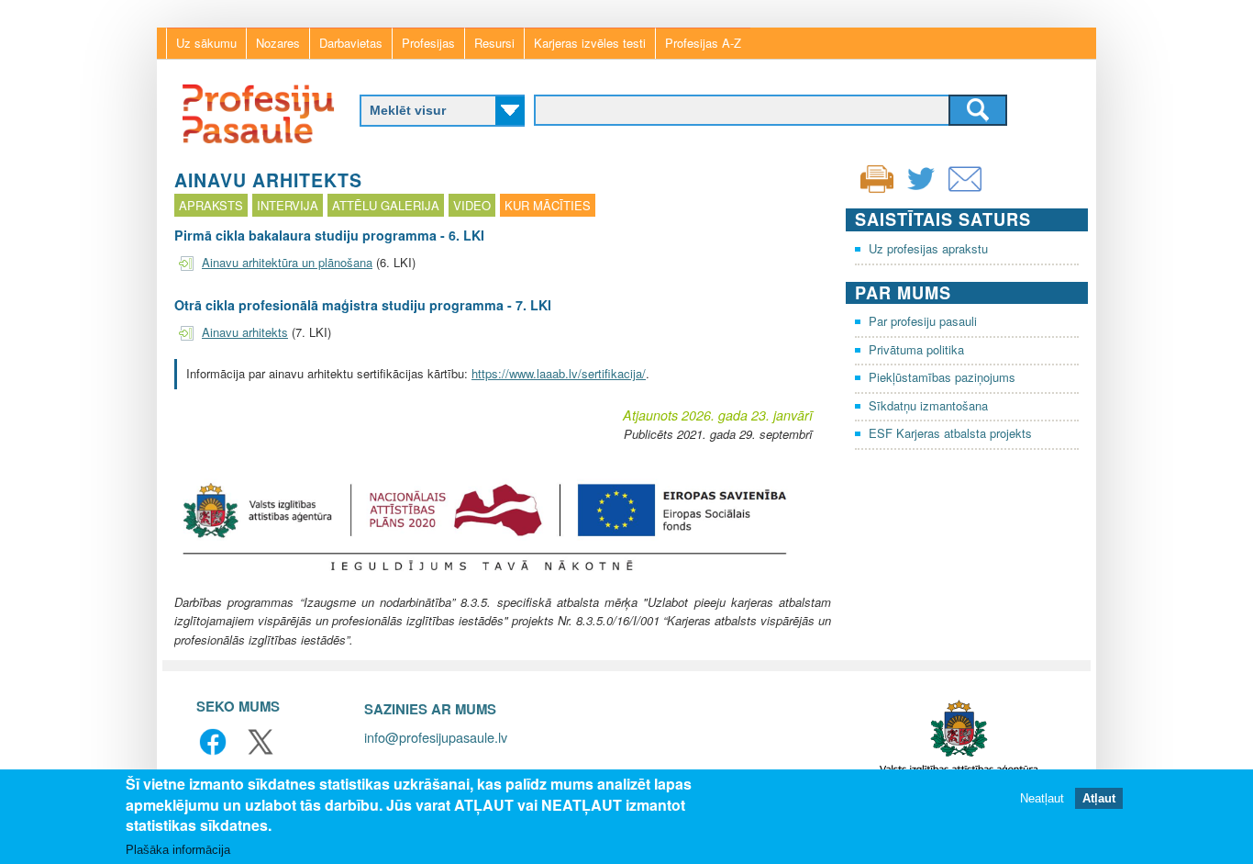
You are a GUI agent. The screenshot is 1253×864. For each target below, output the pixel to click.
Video (472, 205)
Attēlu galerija (385, 205)
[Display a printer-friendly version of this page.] (876, 176)
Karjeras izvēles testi (590, 42)
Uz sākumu (206, 42)
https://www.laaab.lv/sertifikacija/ (558, 373)
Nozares (278, 42)
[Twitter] (920, 190)
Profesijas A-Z (703, 42)
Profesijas (428, 42)
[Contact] (964, 190)
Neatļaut (1042, 797)
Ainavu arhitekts (245, 332)
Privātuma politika (916, 349)
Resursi (494, 42)
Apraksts (211, 205)
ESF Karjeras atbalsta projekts (950, 433)
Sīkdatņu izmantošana (928, 405)
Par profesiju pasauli (923, 321)
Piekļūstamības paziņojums (942, 377)
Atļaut (1098, 797)
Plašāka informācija (178, 850)
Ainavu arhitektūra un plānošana (287, 262)
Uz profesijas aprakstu (928, 248)
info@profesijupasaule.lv (435, 736)
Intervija (287, 205)
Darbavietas (351, 42)
